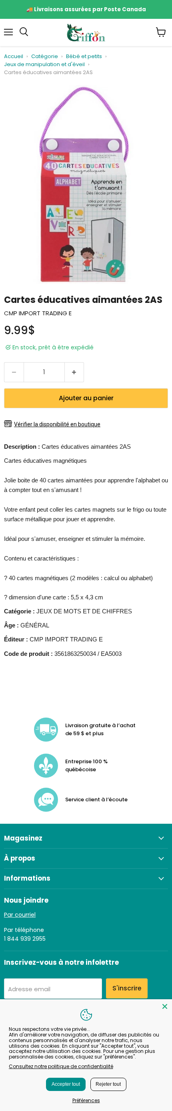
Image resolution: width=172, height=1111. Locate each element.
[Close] (165, 1006)
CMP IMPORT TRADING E (38, 313)
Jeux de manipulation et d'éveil (44, 65)
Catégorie (44, 57)
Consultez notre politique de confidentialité (61, 1066)
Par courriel (20, 915)
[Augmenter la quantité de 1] (74, 372)
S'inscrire (126, 988)
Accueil (13, 57)
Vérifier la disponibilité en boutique (57, 424)
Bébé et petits (84, 57)
